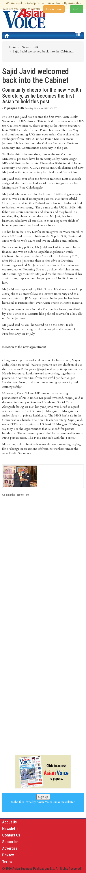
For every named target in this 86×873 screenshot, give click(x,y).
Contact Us (11, 835)
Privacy (8, 855)
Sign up (43, 797)
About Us (9, 822)
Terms (7, 861)
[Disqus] (43, 568)
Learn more (54, 9)
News (20, 494)
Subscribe (10, 841)
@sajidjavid (44, 369)
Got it (76, 9)
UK (27, 494)
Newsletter (11, 828)
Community (8, 494)
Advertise (9, 848)
